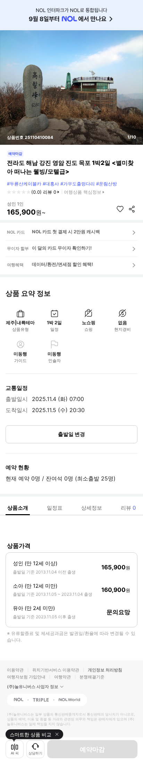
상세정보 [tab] (91, 507)
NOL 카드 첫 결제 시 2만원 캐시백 (66, 231)
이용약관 (15, 669)
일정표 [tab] (54, 507)
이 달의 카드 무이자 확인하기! (62, 248)
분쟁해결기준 (91, 676)
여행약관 (62, 676)
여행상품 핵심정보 (82, 192)
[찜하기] (120, 209)
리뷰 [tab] (128, 507)
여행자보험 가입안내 (26, 676)
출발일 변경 (71, 434)
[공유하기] (132, 209)
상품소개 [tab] (17, 507)
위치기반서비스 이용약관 (55, 669)
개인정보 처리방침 (105, 669)
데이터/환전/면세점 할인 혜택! (62, 264)
